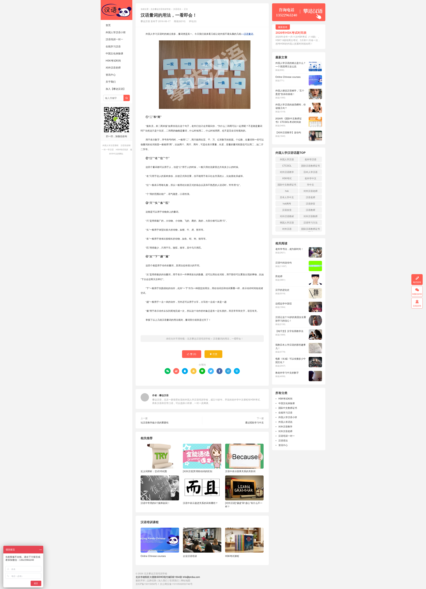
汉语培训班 (126, 145)
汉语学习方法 (311, 222)
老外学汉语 (310, 159)
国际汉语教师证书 (310, 165)
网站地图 (185, 580)
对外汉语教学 (287, 172)
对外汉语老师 (113, 67)
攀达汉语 (164, 395)
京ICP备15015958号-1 (147, 584)
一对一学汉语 (108, 149)
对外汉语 (287, 228)
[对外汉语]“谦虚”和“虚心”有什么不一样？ (243, 504)
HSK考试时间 (113, 60)
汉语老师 (310, 197)
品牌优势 (151, 580)
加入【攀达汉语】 (116, 88)
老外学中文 (310, 178)
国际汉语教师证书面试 (310, 229)
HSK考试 (287, 178)
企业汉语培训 (190, 556)
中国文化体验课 (114, 53)
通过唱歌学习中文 (254, 422)
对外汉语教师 (311, 216)
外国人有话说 (285, 421)
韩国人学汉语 (287, 222)
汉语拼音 (310, 203)
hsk (287, 191)
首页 (108, 25)
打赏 (213, 354)
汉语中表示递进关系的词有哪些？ (200, 503)
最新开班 (140, 580)
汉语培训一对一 (114, 39)
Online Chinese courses (153, 556)
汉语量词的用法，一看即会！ (228, 338)
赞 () (191, 354)
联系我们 (175, 580)
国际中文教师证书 (287, 184)
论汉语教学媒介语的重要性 (155, 422)
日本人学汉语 (311, 172)
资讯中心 (111, 74)
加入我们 (163, 580)
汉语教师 (310, 209)
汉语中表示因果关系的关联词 (240, 471)
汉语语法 (177, 8)
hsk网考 (287, 203)
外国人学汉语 (287, 159)
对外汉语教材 (287, 216)
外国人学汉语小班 (116, 32)
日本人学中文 (287, 197)
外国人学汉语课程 (110, 145)
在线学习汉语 (113, 46)
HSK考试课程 (232, 556)
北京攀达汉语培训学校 (116, 10)
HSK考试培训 (122, 149)
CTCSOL (287, 165)
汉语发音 (287, 209)
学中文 (310, 184)
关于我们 (111, 81)
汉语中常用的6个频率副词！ (155, 503)
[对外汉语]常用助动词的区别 (197, 471)
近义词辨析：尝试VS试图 (154, 471)
